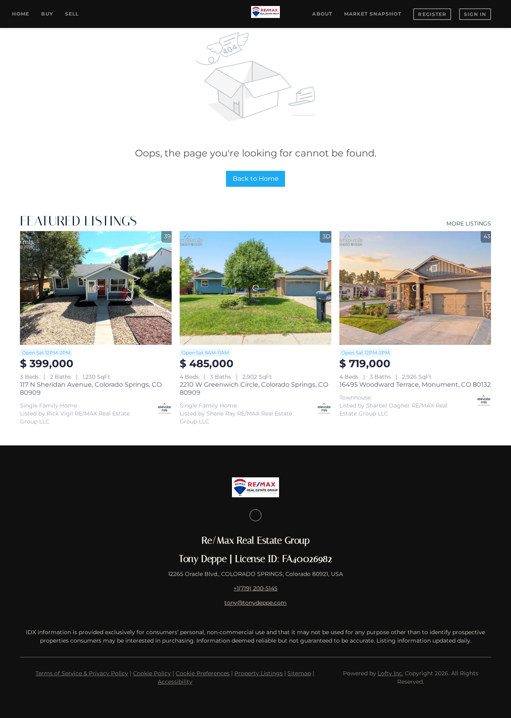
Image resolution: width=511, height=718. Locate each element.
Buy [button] (47, 14)
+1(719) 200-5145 (255, 588)
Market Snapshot (373, 14)
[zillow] (255, 515)
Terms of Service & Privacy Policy (82, 673)
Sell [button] (72, 14)
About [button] (322, 14)
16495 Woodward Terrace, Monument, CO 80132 (415, 384)
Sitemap (299, 673)
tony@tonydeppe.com (255, 602)
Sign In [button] (475, 14)
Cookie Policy (152, 673)
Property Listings (258, 673)
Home (20, 14)
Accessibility (175, 681)
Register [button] (432, 14)
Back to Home (256, 178)
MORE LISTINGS (468, 223)
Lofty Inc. (390, 673)
